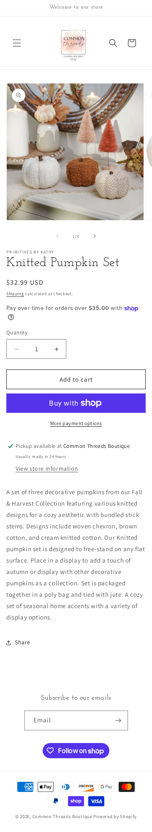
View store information (47, 468)
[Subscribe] (118, 720)
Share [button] (22, 642)
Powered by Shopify (115, 816)
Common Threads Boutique (63, 816)
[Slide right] (94, 236)
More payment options (76, 423)
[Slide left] (57, 236)
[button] (17, 43)
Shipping (15, 293)
